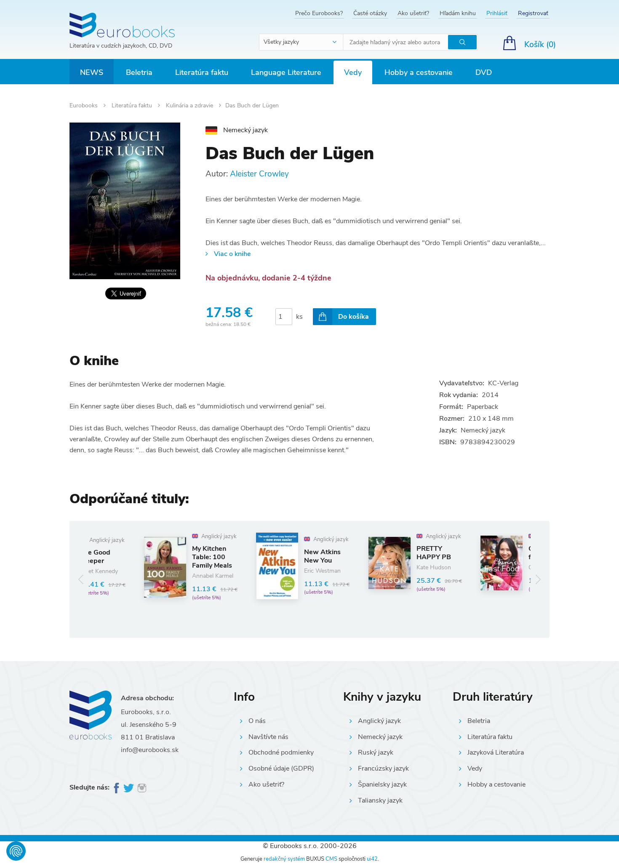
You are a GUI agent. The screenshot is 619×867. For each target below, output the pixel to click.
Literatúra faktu (201, 72)
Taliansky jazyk (380, 800)
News (91, 72)
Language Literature (286, 72)
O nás (257, 721)
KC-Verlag (503, 383)
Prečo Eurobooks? (319, 13)
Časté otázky (370, 13)
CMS (331, 859)
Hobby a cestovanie (418, 72)
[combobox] (301, 42)
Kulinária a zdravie (190, 105)
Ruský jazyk (375, 752)
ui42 (372, 859)
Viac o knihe (232, 254)
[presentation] (81, 579)
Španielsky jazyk (382, 784)
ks (299, 316)
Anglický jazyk (379, 721)
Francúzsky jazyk (383, 768)
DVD (483, 72)
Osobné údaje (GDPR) (281, 768)
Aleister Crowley (259, 173)
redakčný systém (284, 859)
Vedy (353, 72)
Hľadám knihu (458, 13)
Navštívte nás (268, 737)
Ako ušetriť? (413, 13)
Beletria (139, 72)
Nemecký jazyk (380, 737)
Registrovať (533, 13)
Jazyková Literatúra (495, 752)
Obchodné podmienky (281, 752)
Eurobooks (84, 105)
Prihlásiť (496, 13)
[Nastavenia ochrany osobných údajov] (16, 851)
